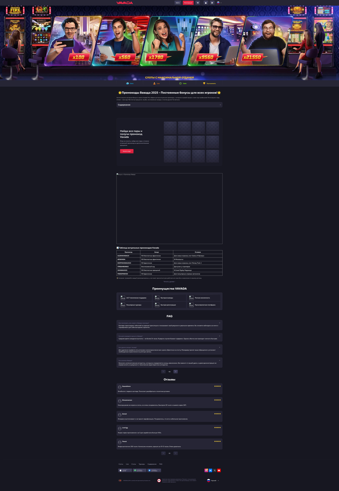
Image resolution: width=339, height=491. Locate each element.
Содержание (152, 464)
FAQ (160, 464)
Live (127, 464)
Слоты (121, 464)
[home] (125, 3)
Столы (133, 464)
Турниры (142, 464)
